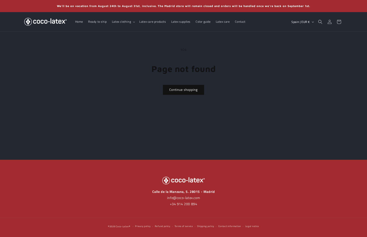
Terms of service (184, 226)
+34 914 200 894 (183, 203)
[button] (123, 21)
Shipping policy (205, 226)
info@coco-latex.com (183, 197)
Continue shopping (183, 89)
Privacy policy (143, 226)
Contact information (229, 226)
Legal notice (252, 226)
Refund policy (162, 226)
